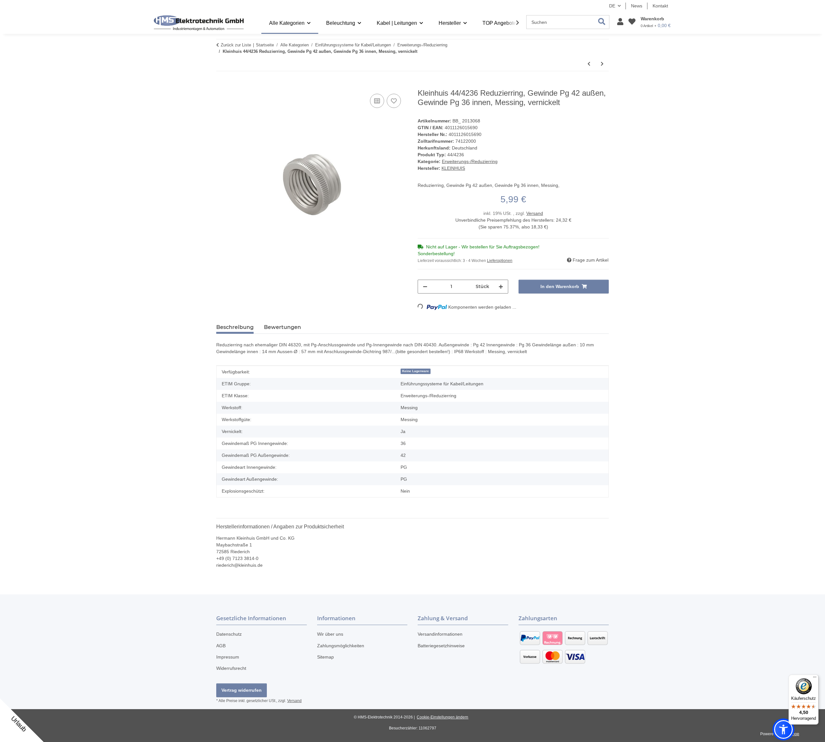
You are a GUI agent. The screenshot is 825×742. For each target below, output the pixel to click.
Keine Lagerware (415, 371)
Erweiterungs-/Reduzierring (470, 161)
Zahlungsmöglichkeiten (340, 645)
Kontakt (660, 5)
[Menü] (815, 678)
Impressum (227, 657)
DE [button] (612, 5)
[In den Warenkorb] (221, 85)
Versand (534, 213)
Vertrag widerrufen (241, 690)
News (636, 5)
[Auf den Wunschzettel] (394, 101)
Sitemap (325, 657)
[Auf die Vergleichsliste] (377, 101)
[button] (620, 22)
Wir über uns (330, 634)
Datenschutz (229, 634)
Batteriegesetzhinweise (441, 645)
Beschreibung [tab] (235, 327)
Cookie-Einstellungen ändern (442, 717)
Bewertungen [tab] (282, 327)
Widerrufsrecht (231, 668)
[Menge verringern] (425, 286)
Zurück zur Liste (236, 45)
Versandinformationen (440, 634)
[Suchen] (601, 22)
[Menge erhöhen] (501, 286)
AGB (221, 645)
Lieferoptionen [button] (499, 260)
